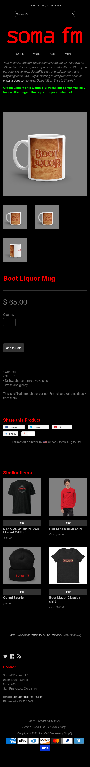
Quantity (8, 314)
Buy (21, 523)
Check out (55, 5)
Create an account (49, 720)
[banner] (45, 34)
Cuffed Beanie (13, 597)
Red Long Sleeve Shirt (65, 528)
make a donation (14, 80)
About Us (39, 726)
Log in (31, 720)
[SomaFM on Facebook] (12, 656)
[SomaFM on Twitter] (5, 656)
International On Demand (46, 635)
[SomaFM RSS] (19, 656)
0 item (37, 5)
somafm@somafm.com (28, 697)
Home (12, 635)
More (68, 53)
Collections (23, 635)
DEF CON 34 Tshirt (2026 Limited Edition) (21, 530)
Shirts (20, 53)
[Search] (73, 14)
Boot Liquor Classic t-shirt (65, 599)
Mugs (36, 53)
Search (26, 726)
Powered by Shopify (61, 733)
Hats (52, 53)
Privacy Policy (57, 726)
